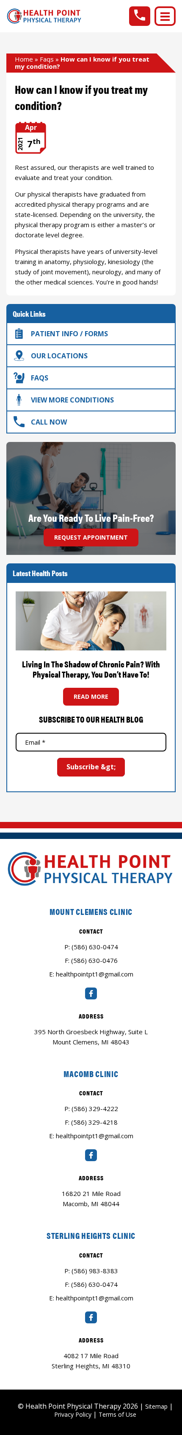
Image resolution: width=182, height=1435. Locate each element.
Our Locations (59, 355)
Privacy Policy (72, 1414)
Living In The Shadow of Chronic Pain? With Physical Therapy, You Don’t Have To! (91, 669)
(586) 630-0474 (95, 947)
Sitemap (156, 1406)
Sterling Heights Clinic (91, 1235)
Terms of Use (117, 1414)
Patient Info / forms (69, 333)
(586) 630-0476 (94, 960)
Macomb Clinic (90, 1073)
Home (24, 59)
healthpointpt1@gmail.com (94, 974)
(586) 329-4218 (94, 1122)
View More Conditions (72, 400)
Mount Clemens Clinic (91, 911)
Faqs (47, 59)
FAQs (39, 378)
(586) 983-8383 (95, 1270)
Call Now (49, 422)
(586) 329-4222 (95, 1108)
